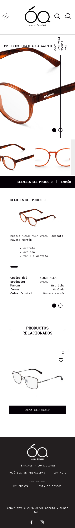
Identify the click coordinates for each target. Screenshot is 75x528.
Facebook (32, 522)
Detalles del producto (35, 182)
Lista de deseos (49, 486)
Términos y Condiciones (37, 465)
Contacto (60, 472)
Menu (12, 16)
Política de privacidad (27, 472)
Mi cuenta (21, 486)
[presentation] (9, 382)
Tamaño (66, 182)
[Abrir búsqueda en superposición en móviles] (56, 16)
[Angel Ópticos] (37, 16)
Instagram (43, 522)
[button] (54, 130)
